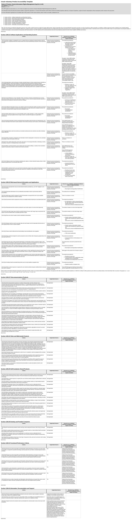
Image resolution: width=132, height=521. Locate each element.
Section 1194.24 (8, 20)
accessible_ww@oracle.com (53, 12)
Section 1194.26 (8, 22)
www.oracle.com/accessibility (54, 499)
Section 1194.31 (8, 23)
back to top (3, 31)
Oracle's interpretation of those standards (91, 10)
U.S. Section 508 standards (39, 10)
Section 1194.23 (8, 19)
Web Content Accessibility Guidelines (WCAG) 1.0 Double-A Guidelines (63, 10)
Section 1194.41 (8, 24)
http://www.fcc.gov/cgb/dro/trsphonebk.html (56, 511)
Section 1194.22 (8, 18)
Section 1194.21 (8, 17)
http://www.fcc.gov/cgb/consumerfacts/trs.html (56, 509)
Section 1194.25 (8, 21)
